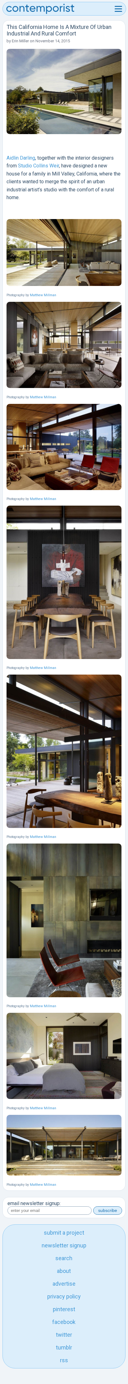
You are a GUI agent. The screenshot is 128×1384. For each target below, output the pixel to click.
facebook (63, 1322)
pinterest (64, 1309)
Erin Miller (20, 41)
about (64, 1271)
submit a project (64, 1232)
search (63, 1258)
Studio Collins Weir (38, 166)
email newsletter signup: (34, 1203)
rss (64, 1360)
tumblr (64, 1347)
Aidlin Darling (21, 158)
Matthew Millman (43, 295)
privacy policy (64, 1296)
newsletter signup (64, 1245)
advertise (64, 1283)
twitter (64, 1334)
